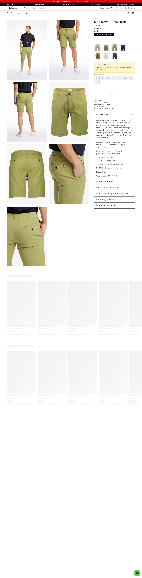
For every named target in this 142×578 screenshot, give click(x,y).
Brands (39, 13)
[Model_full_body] (27, 50)
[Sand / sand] (115, 47)
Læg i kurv (116, 94)
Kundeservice (104, 8)
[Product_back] (27, 174)
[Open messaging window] (137, 573)
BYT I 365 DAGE (95, 4)
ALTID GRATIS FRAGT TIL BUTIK (126, 4)
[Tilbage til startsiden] (13, 8)
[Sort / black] (115, 56)
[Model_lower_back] (27, 112)
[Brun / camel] (98, 56)
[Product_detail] (69, 174)
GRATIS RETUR (11, 4)
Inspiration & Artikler (127, 8)
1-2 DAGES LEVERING (38, 4)
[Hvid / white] (106, 56)
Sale (49, 13)
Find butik (114, 8)
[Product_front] (69, 112)
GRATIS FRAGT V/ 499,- (67, 4)
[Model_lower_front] (69, 50)
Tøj (18, 13)
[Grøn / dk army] (106, 47)
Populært (28, 13)
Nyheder (10, 13)
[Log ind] (128, 13)
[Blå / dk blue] (123, 47)
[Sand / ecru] (98, 47)
